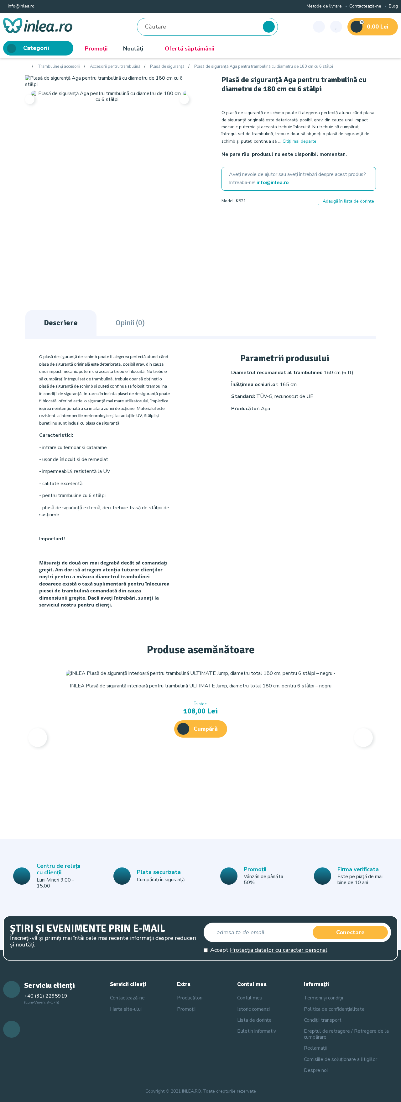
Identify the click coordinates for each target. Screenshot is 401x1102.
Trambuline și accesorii (59, 66)
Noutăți (133, 48)
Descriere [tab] (61, 322)
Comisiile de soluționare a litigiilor (340, 1059)
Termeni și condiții (323, 997)
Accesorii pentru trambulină (115, 66)
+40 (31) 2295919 (45, 996)
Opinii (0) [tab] (130, 322)
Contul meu (249, 997)
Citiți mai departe (299, 141)
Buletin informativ (256, 1031)
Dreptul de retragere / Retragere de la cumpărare (346, 1034)
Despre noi (316, 1070)
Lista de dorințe (254, 1020)
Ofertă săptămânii (189, 48)
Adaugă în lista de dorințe (348, 201)
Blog (393, 6)
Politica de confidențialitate (334, 1009)
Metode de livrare (324, 6)
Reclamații (315, 1048)
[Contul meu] (319, 27)
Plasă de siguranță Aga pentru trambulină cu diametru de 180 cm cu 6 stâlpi (263, 66)
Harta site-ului (126, 1009)
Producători (189, 997)
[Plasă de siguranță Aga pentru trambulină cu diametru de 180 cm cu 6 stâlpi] (107, 80)
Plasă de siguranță (167, 66)
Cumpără (206, 729)
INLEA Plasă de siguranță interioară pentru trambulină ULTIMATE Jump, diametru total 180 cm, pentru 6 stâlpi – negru (200, 685)
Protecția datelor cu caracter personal (278, 950)
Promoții (96, 48)
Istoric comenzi (253, 1009)
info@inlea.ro (20, 6)
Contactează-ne (365, 6)
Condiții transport (322, 1020)
